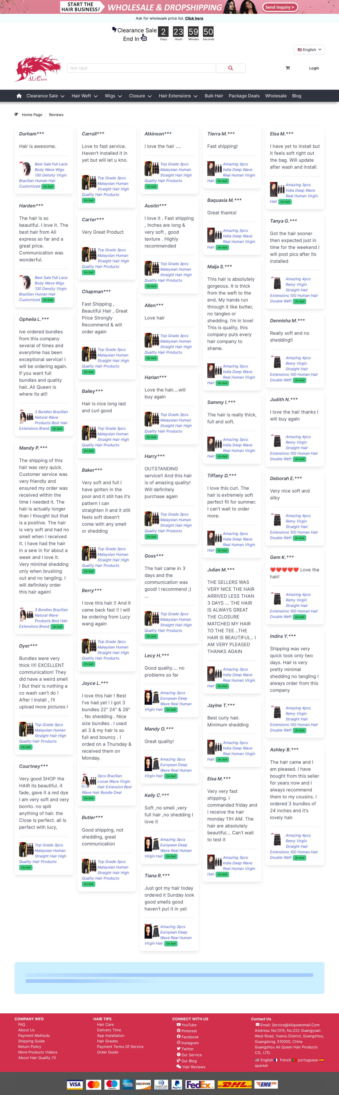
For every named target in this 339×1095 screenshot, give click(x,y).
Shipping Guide (31, 1041)
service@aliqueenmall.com (296, 1025)
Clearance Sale (42, 95)
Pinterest (189, 1031)
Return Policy (29, 1046)
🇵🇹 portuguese (305, 1060)
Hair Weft (81, 95)
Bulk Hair (214, 95)
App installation (110, 1035)
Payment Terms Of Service (120, 1046)
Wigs (110, 95)
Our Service (191, 1055)
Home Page (32, 114)
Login (314, 68)
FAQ (21, 1024)
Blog (296, 95)
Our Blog (189, 1061)
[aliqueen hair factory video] (307, 96)
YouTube (188, 1025)
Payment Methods (34, 1035)
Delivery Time (109, 1030)
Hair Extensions (175, 95)
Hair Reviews (194, 1067)
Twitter (187, 1049)
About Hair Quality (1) (37, 1057)
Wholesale (276, 95)
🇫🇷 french (283, 1060)
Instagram (190, 1043)
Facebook (190, 1037)
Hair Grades (107, 1041)
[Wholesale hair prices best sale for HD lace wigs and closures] (169, 7)
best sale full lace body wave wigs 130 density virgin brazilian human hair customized (43, 175)
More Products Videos (37, 1052)
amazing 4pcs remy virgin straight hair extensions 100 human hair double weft (294, 290)
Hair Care (105, 1024)
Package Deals (244, 95)
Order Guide (107, 1052)
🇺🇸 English (264, 1060)
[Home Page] (19, 96)
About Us (26, 1030)
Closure (137, 95)
